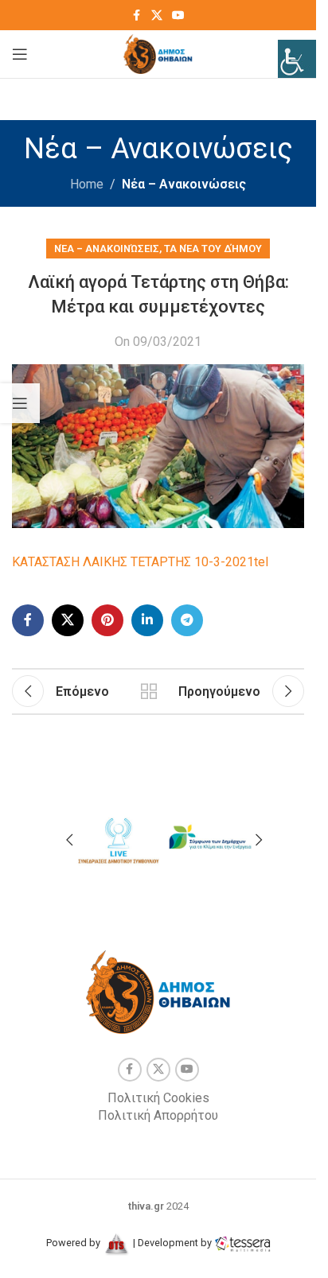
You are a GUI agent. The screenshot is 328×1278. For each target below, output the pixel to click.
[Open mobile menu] (20, 54)
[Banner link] (118, 837)
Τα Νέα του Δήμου (213, 248)
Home (86, 184)
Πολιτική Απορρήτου (158, 1115)
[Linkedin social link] (147, 620)
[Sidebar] (20, 403)
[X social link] (156, 15)
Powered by (74, 1243)
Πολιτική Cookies (158, 1097)
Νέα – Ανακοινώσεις (184, 184)
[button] (69, 840)
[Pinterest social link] (107, 620)
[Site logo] (158, 52)
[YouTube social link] (178, 15)
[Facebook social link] (136, 15)
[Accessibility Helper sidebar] (297, 59)
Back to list (148, 691)
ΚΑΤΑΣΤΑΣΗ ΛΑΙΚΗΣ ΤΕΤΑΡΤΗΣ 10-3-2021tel (140, 561)
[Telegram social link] (187, 620)
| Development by (172, 1243)
